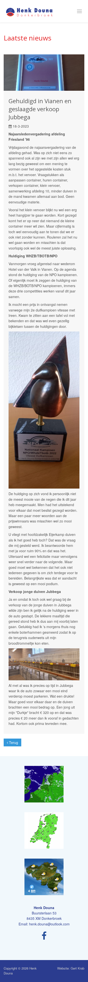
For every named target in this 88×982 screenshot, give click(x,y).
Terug (13, 742)
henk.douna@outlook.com (49, 924)
